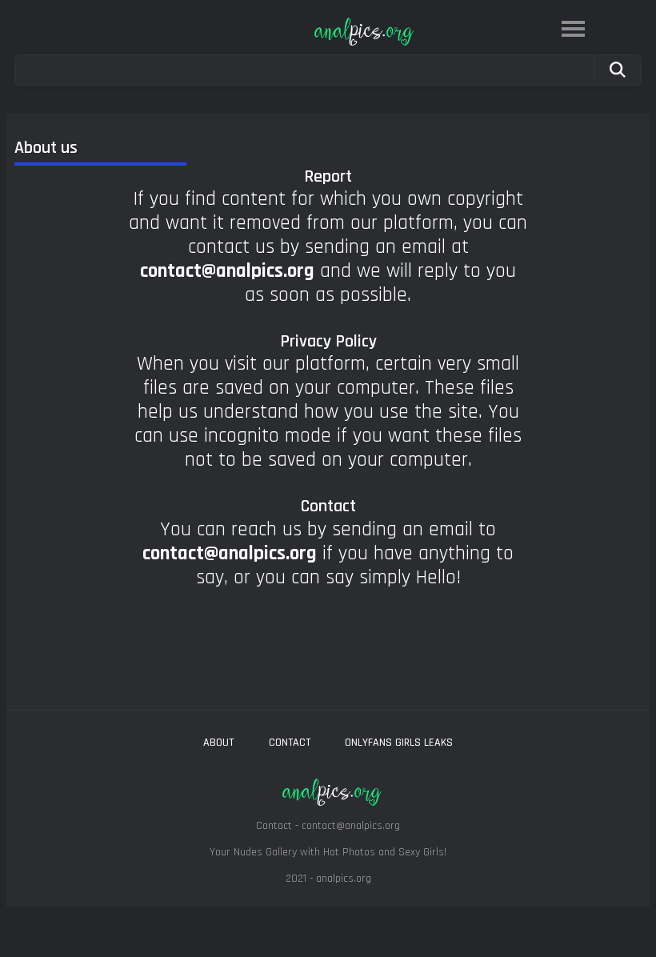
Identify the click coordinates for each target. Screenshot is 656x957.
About (218, 742)
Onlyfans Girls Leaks (399, 742)
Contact (289, 742)
